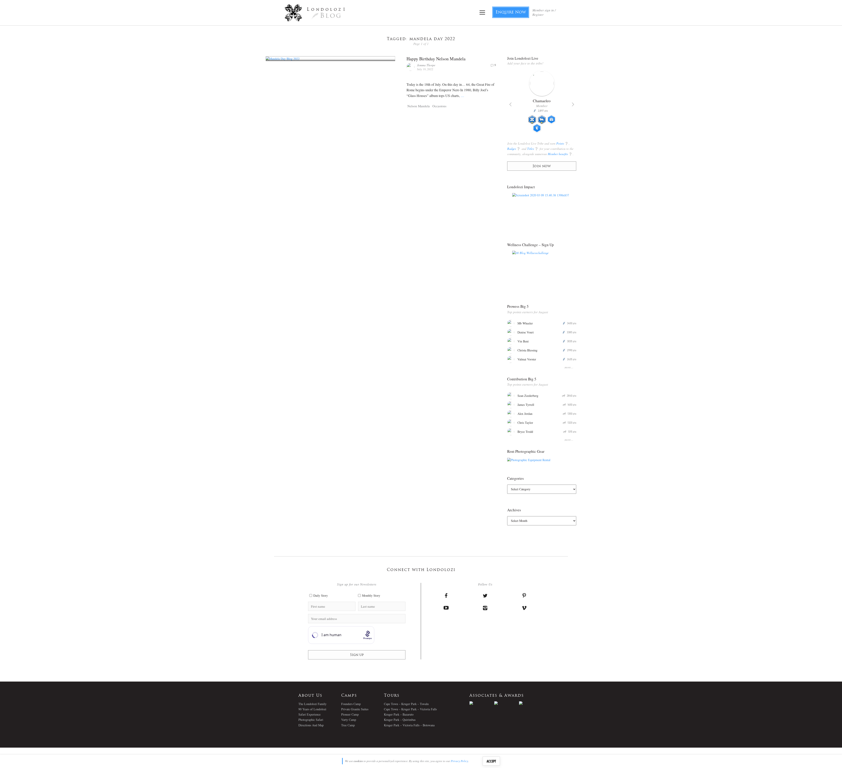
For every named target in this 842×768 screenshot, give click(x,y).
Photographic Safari (310, 720)
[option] (519, 103)
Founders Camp (351, 704)
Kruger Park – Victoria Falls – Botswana (409, 725)
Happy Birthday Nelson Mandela (436, 59)
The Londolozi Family (312, 704)
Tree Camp (348, 725)
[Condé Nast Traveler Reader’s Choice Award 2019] (481, 703)
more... (569, 367)
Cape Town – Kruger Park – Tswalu (406, 704)
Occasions (439, 106)
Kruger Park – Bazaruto (399, 714)
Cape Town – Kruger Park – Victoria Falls (410, 709)
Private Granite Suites (354, 709)
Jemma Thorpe (426, 65)
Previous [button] (510, 104)
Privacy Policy (459, 761)
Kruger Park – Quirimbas (400, 720)
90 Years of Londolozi (312, 709)
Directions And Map (311, 725)
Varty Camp (348, 720)
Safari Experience (309, 714)
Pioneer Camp (350, 714)
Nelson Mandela (418, 106)
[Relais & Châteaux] (531, 703)
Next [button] (573, 104)
